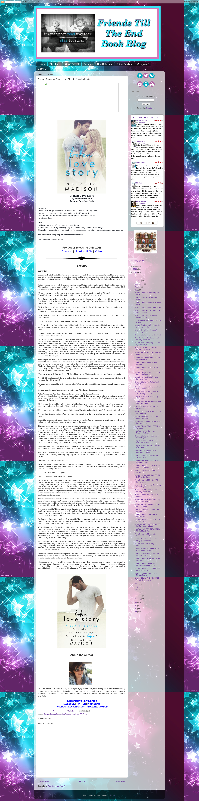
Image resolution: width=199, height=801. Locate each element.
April (137, 590)
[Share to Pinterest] (89, 711)
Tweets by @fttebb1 (138, 261)
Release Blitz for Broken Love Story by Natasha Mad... (147, 500)
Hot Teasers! (67, 714)
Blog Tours (55, 64)
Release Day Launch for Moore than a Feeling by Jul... (148, 326)
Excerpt (46, 714)
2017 (135, 603)
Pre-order (86, 714)
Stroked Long (141, 162)
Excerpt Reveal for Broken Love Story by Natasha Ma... (146, 540)
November (139, 278)
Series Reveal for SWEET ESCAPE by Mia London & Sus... (147, 525)
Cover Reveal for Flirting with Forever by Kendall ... (145, 535)
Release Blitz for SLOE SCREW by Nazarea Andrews (147, 466)
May (137, 587)
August (137, 287)
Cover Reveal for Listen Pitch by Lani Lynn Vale (146, 378)
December (139, 275)
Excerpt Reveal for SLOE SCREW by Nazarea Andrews (147, 549)
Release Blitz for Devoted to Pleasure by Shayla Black (145, 564)
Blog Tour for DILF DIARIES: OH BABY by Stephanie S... (146, 442)
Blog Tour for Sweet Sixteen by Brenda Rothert (146, 316)
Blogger (112, 795)
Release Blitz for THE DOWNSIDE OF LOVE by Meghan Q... (147, 579)
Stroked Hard (141, 141)
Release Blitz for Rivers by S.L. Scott (148, 335)
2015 (135, 609)
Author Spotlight (124, 64)
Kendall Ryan (141, 122)
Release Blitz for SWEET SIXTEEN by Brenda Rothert (147, 373)
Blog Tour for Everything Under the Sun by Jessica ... (147, 311)
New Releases (104, 64)
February (138, 596)
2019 (135, 269)
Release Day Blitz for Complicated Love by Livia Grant (147, 491)
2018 (135, 272)
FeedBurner (150, 108)
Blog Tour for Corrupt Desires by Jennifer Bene (146, 456)
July (136, 290)
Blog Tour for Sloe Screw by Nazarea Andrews (145, 432)
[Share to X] (85, 711)
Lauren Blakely (142, 203)
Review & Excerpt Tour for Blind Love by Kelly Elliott (146, 348)
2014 (135, 612)
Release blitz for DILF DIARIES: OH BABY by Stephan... (147, 476)
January (138, 599)
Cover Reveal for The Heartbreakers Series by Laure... (148, 402)
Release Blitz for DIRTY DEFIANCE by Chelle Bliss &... (147, 569)
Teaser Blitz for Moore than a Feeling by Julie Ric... (145, 451)
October (138, 281)
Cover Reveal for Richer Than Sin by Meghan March (147, 461)
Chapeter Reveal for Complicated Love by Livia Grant (147, 339)
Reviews (88, 64)
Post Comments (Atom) (56, 786)
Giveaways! (143, 64)
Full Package (141, 201)
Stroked (139, 183)
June (137, 584)
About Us (43, 69)
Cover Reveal (72, 64)
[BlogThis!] (83, 711)
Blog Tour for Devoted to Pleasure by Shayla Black (147, 554)
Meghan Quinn (142, 143)
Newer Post (43, 781)
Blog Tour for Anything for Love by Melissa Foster (147, 574)
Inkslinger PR (77, 714)
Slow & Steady (141, 120)
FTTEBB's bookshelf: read (147, 118)
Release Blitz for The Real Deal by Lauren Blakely (147, 505)
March (137, 593)
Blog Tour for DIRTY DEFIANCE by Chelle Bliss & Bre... (147, 530)
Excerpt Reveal (55, 714)
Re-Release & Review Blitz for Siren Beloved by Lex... (148, 422)
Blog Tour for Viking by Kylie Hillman (148, 307)
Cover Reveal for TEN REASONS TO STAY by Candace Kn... (147, 393)
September (139, 284)
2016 (135, 606)
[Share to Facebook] (87, 711)
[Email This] (80, 711)
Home (42, 64)
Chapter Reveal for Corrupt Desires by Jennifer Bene (147, 417)
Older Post (120, 781)
